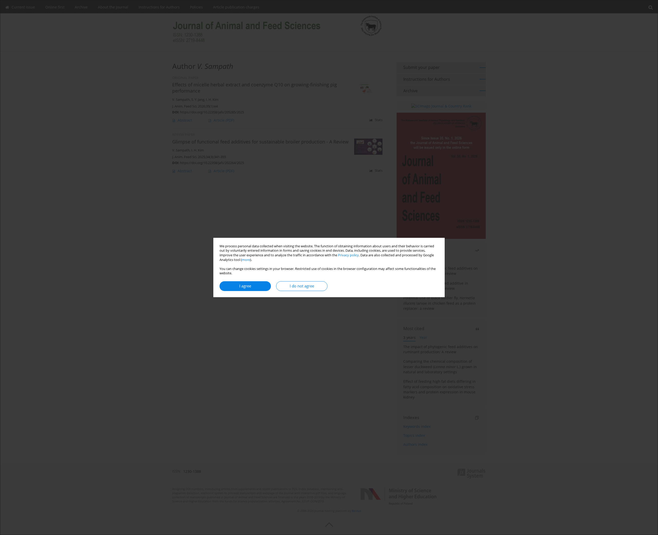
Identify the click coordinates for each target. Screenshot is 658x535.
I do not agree (302, 286)
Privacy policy (348, 255)
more (246, 260)
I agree (245, 286)
